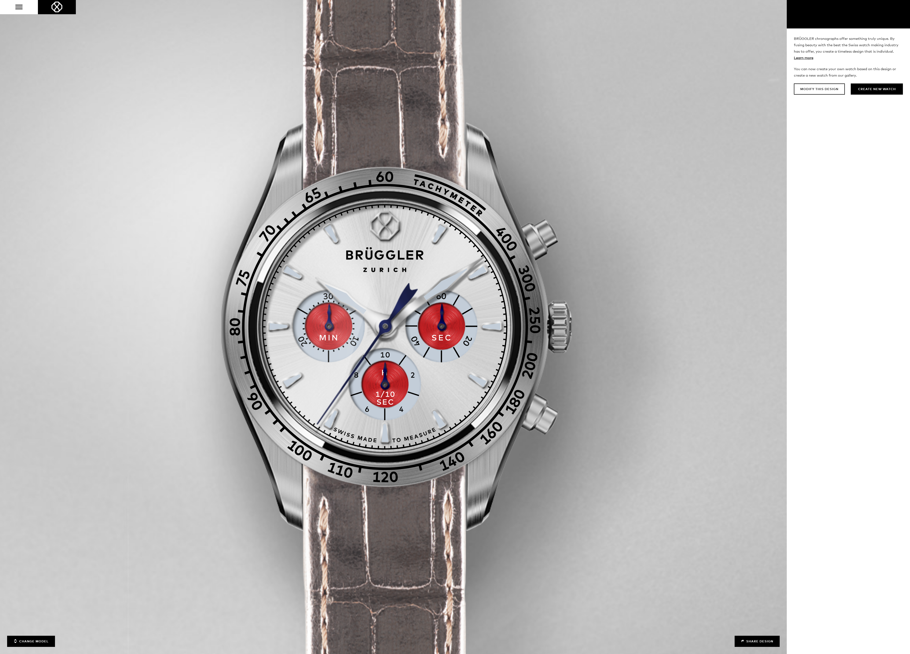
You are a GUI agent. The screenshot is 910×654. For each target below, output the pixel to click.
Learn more (803, 58)
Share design (759, 641)
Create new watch (877, 89)
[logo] (57, 7)
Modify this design (819, 89)
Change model (33, 641)
